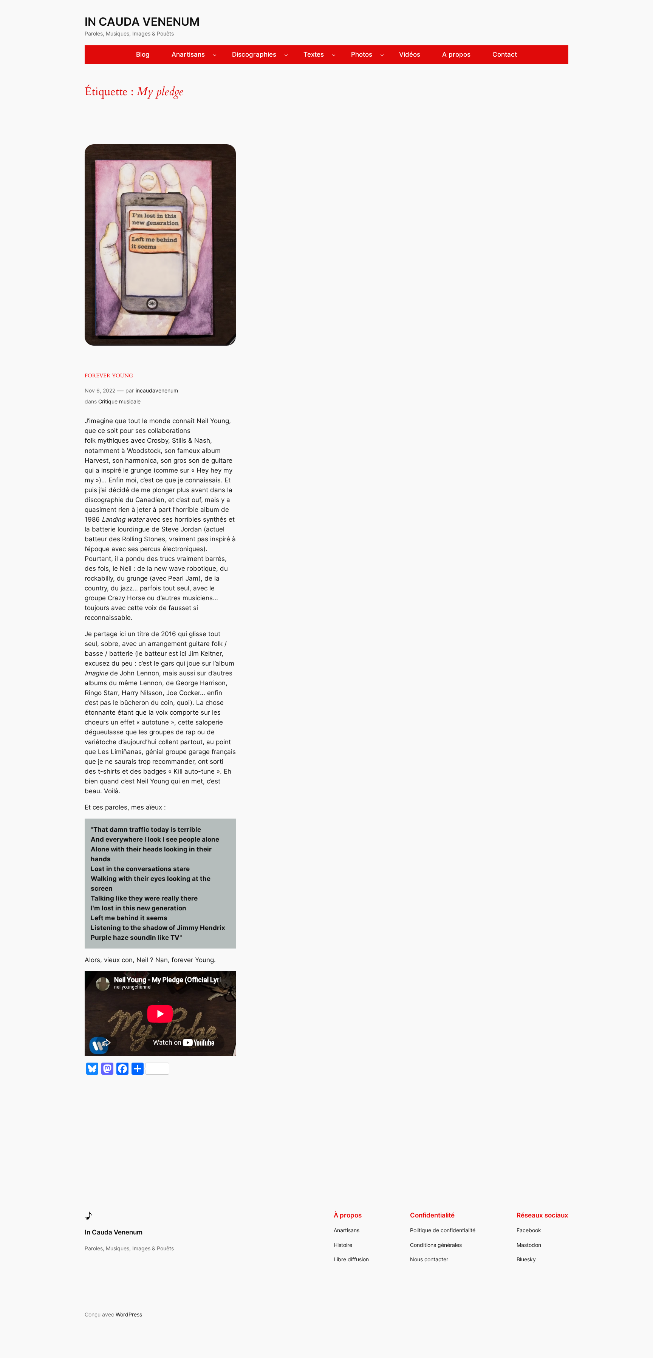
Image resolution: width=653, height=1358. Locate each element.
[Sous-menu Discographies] (286, 55)
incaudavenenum (157, 390)
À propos (348, 1215)
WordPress (129, 1314)
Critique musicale (119, 401)
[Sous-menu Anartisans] (215, 55)
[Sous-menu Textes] (334, 55)
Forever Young (109, 375)
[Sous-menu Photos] (382, 55)
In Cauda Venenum (142, 21)
